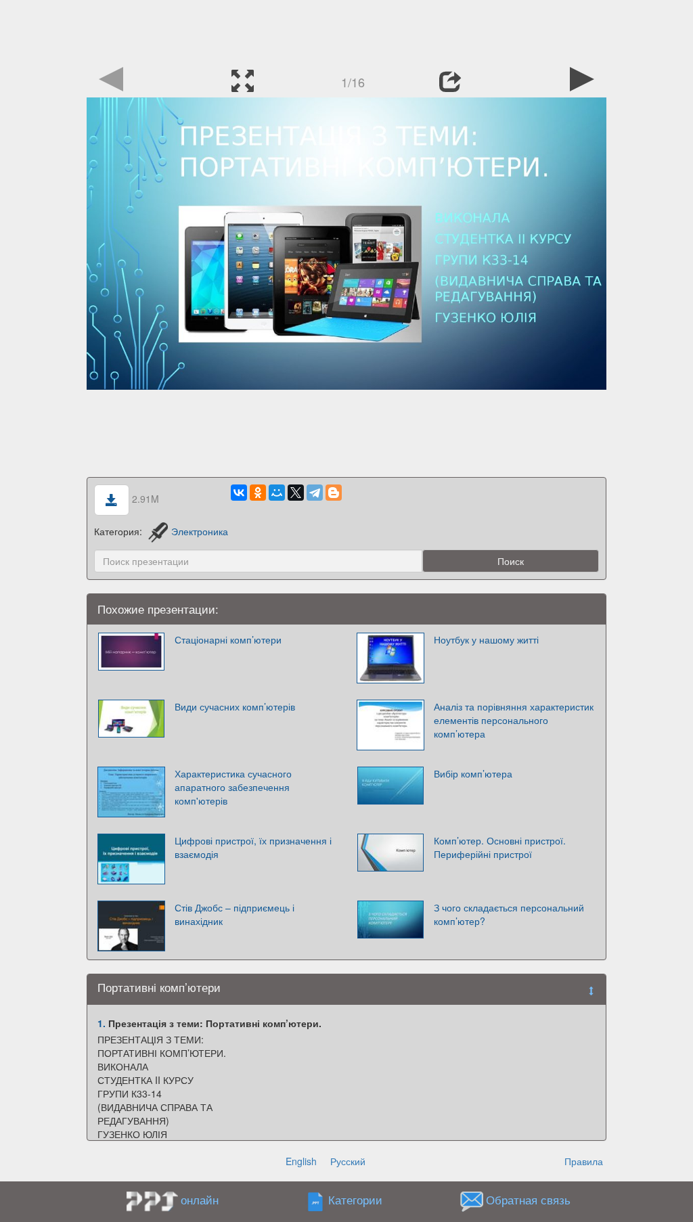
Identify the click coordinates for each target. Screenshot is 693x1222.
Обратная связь (528, 1200)
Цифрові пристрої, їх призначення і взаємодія (253, 847)
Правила (583, 1161)
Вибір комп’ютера (473, 773)
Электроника (199, 531)
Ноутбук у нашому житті (486, 639)
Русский (347, 1161)
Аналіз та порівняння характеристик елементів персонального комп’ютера (514, 720)
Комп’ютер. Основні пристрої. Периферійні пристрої (500, 847)
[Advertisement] (346, 30)
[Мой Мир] (277, 492)
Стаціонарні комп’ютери (228, 639)
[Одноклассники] (258, 492)
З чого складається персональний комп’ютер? (509, 914)
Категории (355, 1200)
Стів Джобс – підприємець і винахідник (234, 914)
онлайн (200, 1200)
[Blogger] (334, 492)
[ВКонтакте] (239, 492)
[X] (296, 492)
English (301, 1161)
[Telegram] (315, 492)
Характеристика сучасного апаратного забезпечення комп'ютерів (233, 787)
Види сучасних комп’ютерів (235, 706)
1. (101, 1023)
